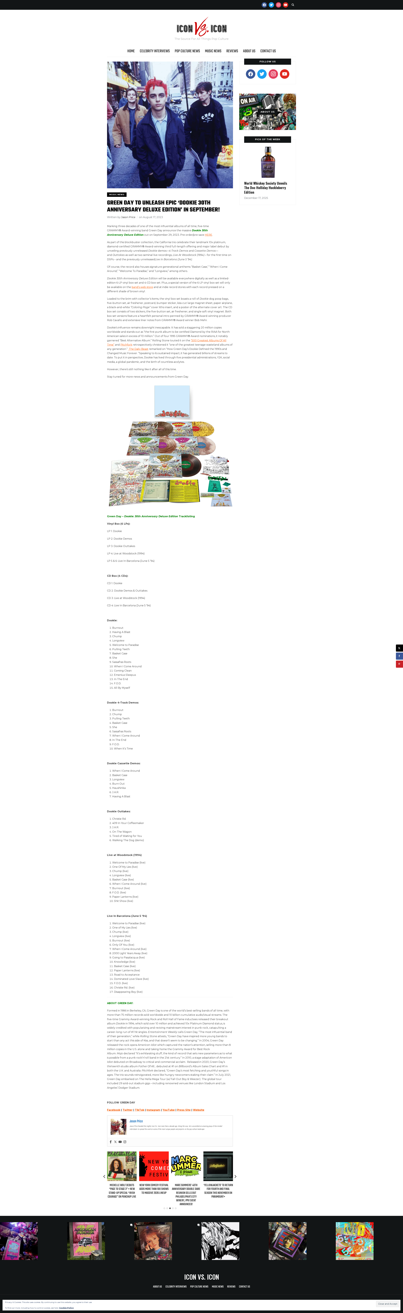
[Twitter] (115, 1142)
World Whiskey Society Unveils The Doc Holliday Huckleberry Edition (265, 188)
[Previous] (104, 1176)
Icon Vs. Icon (201, 1277)
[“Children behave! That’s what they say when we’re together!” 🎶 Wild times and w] (168, 1241)
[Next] (235, 1176)
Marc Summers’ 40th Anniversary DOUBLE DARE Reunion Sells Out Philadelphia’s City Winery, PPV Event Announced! (154, 1195)
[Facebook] (110, 1142)
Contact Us (268, 51)
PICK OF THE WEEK (267, 139)
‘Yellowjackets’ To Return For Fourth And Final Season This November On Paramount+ (186, 1191)
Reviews (232, 51)
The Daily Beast (138, 348)
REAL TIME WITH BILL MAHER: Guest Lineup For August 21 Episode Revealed (218, 1189)
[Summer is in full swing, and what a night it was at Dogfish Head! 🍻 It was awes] (100, 1241)
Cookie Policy (66, 1308)
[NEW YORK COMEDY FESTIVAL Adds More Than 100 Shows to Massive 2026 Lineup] (122, 1153)
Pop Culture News (187, 51)
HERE (208, 234)
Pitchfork (126, 344)
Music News (213, 51)
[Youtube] (120, 1142)
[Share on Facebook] (399, 656)
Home (131, 51)
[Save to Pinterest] (399, 664)
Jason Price (128, 217)
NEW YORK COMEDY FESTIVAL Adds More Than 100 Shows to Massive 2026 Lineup (121, 1189)
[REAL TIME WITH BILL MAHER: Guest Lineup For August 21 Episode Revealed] (218, 1153)
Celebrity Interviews (155, 51)
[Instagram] (124, 1142)
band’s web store (142, 287)
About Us (249, 51)
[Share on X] (399, 648)
